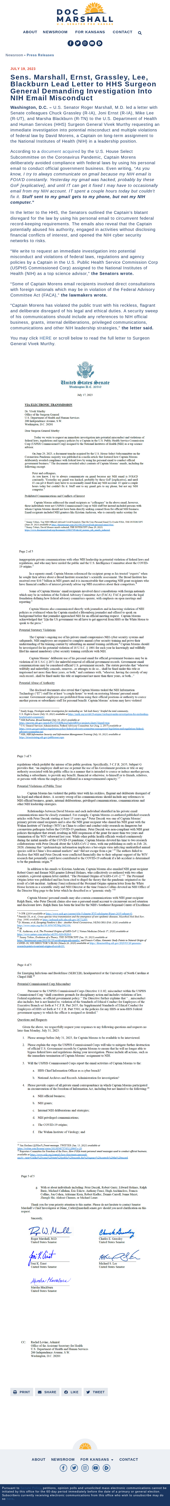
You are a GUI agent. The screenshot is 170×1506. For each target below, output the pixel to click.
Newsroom (55, 32)
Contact (122, 32)
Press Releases (40, 55)
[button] (140, 33)
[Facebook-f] (71, 43)
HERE (46, 338)
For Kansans (90, 32)
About (30, 32)
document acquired (60, 151)
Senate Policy (31, 1488)
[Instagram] (85, 43)
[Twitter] (78, 43)
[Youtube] (92, 43)
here (10, 1498)
